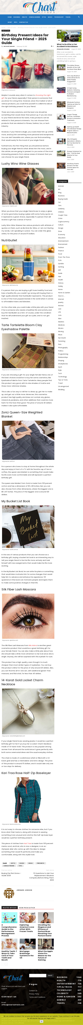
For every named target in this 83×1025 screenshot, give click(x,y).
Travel (67, 17)
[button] (78, 17)
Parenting (61, 341)
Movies (60, 328)
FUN (59, 260)
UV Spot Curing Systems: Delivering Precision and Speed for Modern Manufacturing (73, 92)
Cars (59, 205)
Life (59, 312)
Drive (60, 231)
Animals (61, 186)
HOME (10, 17)
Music (50, 17)
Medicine (61, 325)
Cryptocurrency (63, 222)
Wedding (61, 390)
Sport (10, 22)
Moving (61, 331)
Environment (62, 244)
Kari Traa (27, 843)
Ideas (30, 863)
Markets (61, 322)
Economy (61, 234)
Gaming (61, 267)
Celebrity (61, 209)
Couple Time (62, 215)
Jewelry (60, 302)
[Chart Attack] (41, 7)
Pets (15, 22)
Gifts (13, 863)
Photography (63, 348)
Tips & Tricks (12, 27)
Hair (59, 276)
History (60, 283)
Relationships (63, 357)
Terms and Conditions (37, 997)
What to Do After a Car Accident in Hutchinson (67, 45)
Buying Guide (63, 199)
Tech (60, 373)
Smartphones (63, 364)
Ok (41, 1021)
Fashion (61, 247)
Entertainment (63, 241)
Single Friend (9, 866)
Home (3, 27)
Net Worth (62, 338)
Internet (61, 299)
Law (59, 309)
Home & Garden (34, 17)
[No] (80, 1019)
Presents (40, 863)
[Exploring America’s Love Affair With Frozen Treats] (28, 917)
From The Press (64, 257)
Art (59, 189)
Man (59, 318)
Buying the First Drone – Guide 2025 (11, 874)
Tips (20, 866)
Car (59, 40)
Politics (60, 351)
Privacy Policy (34, 994)
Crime (60, 218)
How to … (61, 296)
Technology (59, 17)
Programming (63, 354)
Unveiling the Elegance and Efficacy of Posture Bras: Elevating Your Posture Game (45, 930)
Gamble (61, 264)
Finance (61, 251)
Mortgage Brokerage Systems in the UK (27, 954)
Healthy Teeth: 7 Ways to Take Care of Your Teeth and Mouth (9, 955)
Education (61, 238)
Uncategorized (63, 386)
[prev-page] (3, 964)
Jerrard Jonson (9, 46)
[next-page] (6, 964)
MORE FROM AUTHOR (27, 908)
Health (24, 17)
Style (44, 17)
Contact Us (23, 22)
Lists (60, 315)
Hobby (60, 286)
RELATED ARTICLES (9, 908)
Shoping (61, 360)
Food (60, 254)
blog (59, 192)
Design (60, 228)
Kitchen (61, 306)
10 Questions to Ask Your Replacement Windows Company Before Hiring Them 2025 (41, 876)
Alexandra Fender (63, 49)
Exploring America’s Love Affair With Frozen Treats (27, 928)
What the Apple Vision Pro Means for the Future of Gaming (45, 955)
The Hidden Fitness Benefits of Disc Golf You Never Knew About (74, 67)
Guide (22, 863)
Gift (59, 270)
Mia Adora (33, 645)
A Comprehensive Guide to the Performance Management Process (9, 930)
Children (61, 212)
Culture (60, 225)
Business (17, 17)
